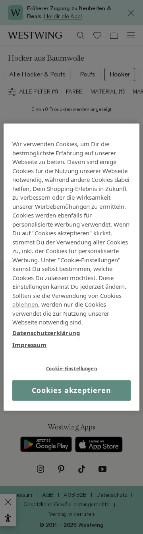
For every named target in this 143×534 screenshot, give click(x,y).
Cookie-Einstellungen (71, 368)
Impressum (29, 345)
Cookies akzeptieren (71, 390)
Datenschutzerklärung (46, 332)
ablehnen (25, 304)
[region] (71, 267)
